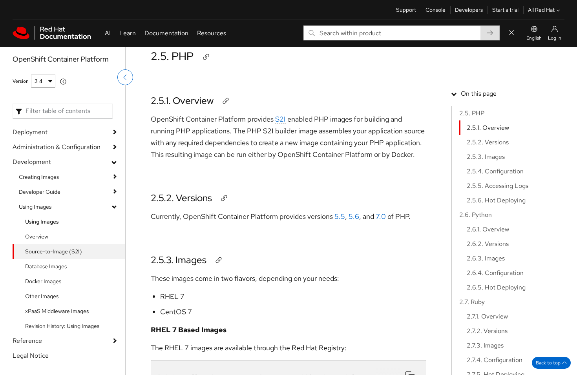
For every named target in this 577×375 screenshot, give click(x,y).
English (534, 38)
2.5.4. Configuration (495, 171)
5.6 (354, 216)
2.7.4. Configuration (494, 360)
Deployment (30, 132)
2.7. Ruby (472, 302)
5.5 (339, 216)
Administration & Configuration (56, 147)
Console (435, 9)
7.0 (381, 216)
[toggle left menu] (125, 77)
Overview (36, 236)
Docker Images (43, 281)
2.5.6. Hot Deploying (496, 200)
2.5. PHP (172, 56)
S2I (280, 119)
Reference (27, 341)
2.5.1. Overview (182, 101)
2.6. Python (475, 215)
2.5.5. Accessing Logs (497, 186)
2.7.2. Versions (487, 331)
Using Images (35, 206)
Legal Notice (31, 355)
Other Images (41, 296)
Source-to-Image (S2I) (53, 251)
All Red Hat (541, 9)
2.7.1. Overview (487, 316)
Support (406, 9)
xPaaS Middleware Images (57, 311)
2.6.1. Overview (488, 229)
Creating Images (39, 176)
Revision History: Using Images (62, 325)
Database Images (46, 266)
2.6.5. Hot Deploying (496, 287)
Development (32, 162)
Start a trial (505, 9)
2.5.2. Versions (181, 198)
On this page (479, 93)
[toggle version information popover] (63, 81)
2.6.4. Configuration (495, 273)
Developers (469, 9)
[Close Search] (511, 33)
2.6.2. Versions (488, 244)
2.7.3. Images (485, 345)
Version (21, 81)
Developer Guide (39, 191)
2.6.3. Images (486, 258)
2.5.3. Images (178, 260)
